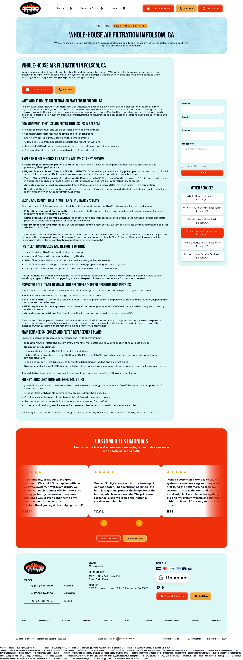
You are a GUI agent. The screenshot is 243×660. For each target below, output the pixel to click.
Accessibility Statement (172, 639)
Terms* (203, 166)
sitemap (223, 639)
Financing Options (172, 620)
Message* (188, 143)
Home (97, 26)
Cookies (187, 639)
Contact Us (107, 620)
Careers (195, 620)
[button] (64, 8)
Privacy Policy (196, 639)
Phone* (186, 130)
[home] (30, 8)
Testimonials (146, 620)
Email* (186, 117)
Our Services (44, 620)
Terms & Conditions (211, 639)
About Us (86, 620)
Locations (66, 620)
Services (106, 26)
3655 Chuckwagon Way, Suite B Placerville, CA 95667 (118, 588)
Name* (186, 103)
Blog (127, 620)
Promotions (216, 620)
